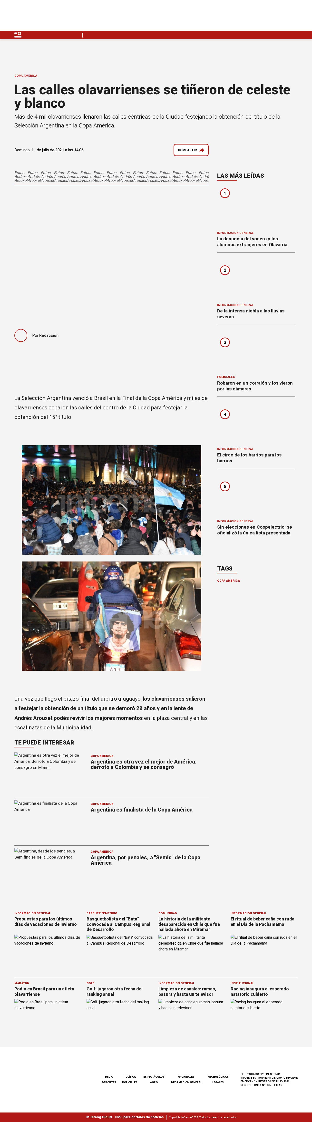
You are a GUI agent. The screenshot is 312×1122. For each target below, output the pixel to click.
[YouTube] (282, 16)
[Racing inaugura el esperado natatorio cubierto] (264, 1018)
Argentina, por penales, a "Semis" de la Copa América (145, 860)
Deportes (109, 1082)
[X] (294, 16)
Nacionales (186, 1076)
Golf (90, 983)
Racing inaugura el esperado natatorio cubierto (260, 991)
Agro (154, 1082)
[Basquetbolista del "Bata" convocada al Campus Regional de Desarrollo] (120, 953)
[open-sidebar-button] (18, 35)
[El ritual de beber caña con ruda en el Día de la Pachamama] (264, 953)
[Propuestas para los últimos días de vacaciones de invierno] (48, 953)
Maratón (21, 983)
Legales (218, 1082)
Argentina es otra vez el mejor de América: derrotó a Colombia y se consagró (143, 764)
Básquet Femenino (102, 913)
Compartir (187, 150)
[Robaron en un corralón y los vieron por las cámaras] (256, 352)
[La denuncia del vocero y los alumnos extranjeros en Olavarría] (256, 207)
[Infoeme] (45, 17)
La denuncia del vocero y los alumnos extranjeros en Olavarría (252, 241)
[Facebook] (259, 16)
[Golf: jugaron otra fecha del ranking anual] (120, 1018)
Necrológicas (218, 1076)
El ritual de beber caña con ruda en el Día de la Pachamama (262, 921)
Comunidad (167, 913)
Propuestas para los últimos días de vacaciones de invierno (45, 921)
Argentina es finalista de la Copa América (142, 810)
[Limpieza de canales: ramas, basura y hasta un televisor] (192, 1018)
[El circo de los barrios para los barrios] (256, 423)
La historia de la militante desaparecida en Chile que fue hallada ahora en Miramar (189, 924)
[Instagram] (271, 16)
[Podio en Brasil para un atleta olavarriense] (48, 1018)
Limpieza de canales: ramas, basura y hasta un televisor (187, 991)
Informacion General (235, 233)
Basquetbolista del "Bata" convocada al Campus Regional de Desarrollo (118, 924)
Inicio (109, 1076)
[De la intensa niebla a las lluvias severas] (256, 279)
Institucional (242, 983)
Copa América (25, 75)
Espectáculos (154, 1076)
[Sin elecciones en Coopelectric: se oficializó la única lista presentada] (256, 496)
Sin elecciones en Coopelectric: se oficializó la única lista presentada (254, 530)
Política (130, 1076)
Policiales (226, 377)
